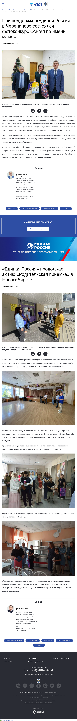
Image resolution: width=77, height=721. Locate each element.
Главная (4, 9)
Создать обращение (37, 229)
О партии (7, 658)
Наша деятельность (15, 9)
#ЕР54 (66, 208)
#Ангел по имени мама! (29, 208)
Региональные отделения (60, 658)
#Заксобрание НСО (49, 208)
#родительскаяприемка (14, 640)
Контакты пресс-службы (36, 662)
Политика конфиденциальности (38, 699)
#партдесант (48, 640)
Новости (26, 9)
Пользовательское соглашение (38, 697)
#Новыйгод (11, 208)
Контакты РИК (8, 662)
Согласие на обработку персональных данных (38, 702)
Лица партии (32, 658)
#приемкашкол (32, 640)
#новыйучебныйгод (64, 640)
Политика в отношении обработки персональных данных (38, 700)
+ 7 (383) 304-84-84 (38, 670)
